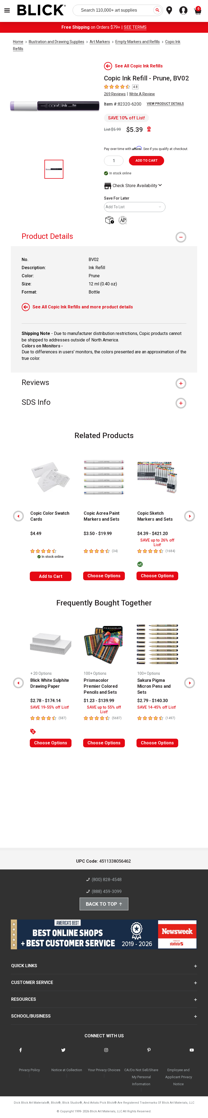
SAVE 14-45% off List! (156, 707)
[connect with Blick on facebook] (20, 1053)
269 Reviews (115, 94)
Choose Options (104, 575)
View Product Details (165, 104)
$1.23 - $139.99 (99, 700)
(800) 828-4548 (107, 879)
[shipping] (110, 220)
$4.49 (35, 533)
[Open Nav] (7, 10)
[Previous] (18, 516)
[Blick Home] (41, 10)
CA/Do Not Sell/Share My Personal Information (141, 1077)
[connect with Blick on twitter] (63, 1053)
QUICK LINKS (24, 965)
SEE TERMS (135, 27)
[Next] (189, 516)
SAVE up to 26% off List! (157, 542)
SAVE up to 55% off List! (104, 709)
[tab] (104, 236)
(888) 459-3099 (107, 891)
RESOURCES (23, 999)
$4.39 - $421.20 (152, 533)
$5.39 (134, 129)
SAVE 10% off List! (126, 117)
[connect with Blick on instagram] (106, 1053)
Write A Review (142, 94)
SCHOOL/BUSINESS (31, 1016)
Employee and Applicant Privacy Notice (178, 1077)
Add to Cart (50, 576)
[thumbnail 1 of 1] (53, 169)
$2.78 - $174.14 (45, 700)
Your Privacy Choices (104, 1070)
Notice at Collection (66, 1070)
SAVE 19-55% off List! (49, 707)
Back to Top (101, 904)
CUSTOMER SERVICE (32, 982)
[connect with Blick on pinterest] (149, 1053)
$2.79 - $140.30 (152, 700)
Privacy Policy (29, 1070)
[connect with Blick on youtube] (191, 1053)
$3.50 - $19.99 (98, 533)
